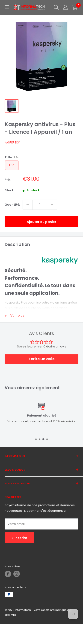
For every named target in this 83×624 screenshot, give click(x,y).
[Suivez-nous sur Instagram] (16, 574)
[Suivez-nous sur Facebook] (8, 574)
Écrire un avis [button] (41, 359)
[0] (74, 7)
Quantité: (12, 204)
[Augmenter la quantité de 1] (52, 205)
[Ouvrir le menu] (7, 7)
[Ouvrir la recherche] (56, 7)
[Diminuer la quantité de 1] (28, 205)
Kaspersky (12, 142)
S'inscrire (19, 538)
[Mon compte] (65, 7)
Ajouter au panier (41, 221)
